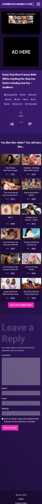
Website (5, 409)
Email (5, 398)
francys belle (32, 104)
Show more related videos (21, 305)
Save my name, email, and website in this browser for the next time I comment (21, 420)
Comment (6, 355)
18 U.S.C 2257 (21, 495)
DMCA (21, 499)
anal (23, 95)
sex (26, 99)
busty (9, 99)
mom (18, 99)
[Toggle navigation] (38, 4)
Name (5, 388)
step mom (18, 104)
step (8, 104)
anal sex (33, 95)
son (34, 99)
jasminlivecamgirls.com (13, 4)
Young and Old (11, 95)
